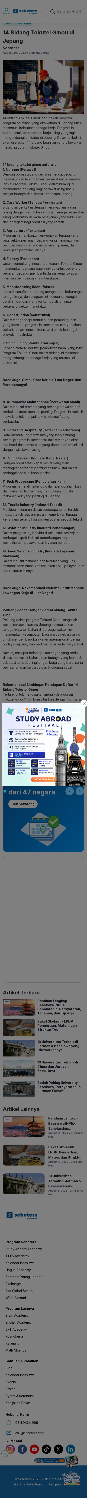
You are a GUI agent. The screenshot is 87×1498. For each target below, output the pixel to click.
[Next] (80, 791)
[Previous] (69, 791)
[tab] (4, 791)
